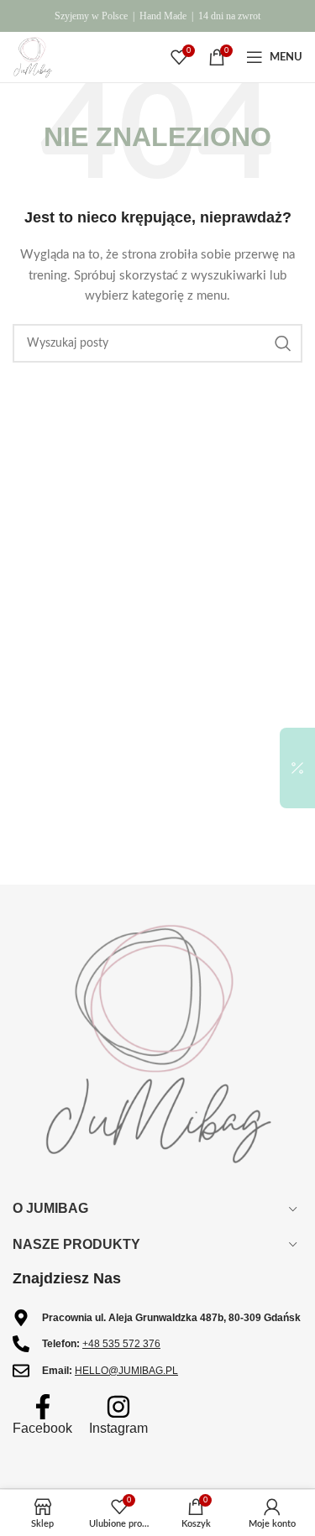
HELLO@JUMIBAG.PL (126, 1371)
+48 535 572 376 (121, 1344)
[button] (297, 768)
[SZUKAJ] (283, 343)
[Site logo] (33, 57)
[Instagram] (118, 1406)
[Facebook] (42, 1406)
